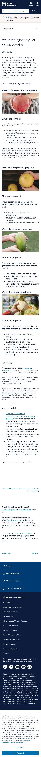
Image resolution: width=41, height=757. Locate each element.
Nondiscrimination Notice (12, 607)
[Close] (38, 713)
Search (35, 11)
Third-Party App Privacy (11, 639)
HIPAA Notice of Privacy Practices (15, 621)
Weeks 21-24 (8, 28)
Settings (20, 747)
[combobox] (15, 11)
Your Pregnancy (13, 520)
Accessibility (7, 602)
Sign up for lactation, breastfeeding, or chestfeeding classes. (20, 416)
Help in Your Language (11, 612)
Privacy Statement (16, 742)
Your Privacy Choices (10, 626)
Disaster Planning (9, 644)
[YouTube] (17, 667)
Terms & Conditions (10, 630)
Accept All (20, 753)
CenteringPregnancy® (23, 533)
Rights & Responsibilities (12, 635)
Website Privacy (9, 616)
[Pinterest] (23, 667)
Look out (9, 17)
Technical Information (11, 649)
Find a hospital (8, 509)
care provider (25, 509)
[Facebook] (11, 667)
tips (3, 393)
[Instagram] (29, 667)
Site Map (6, 653)
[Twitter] (5, 667)
